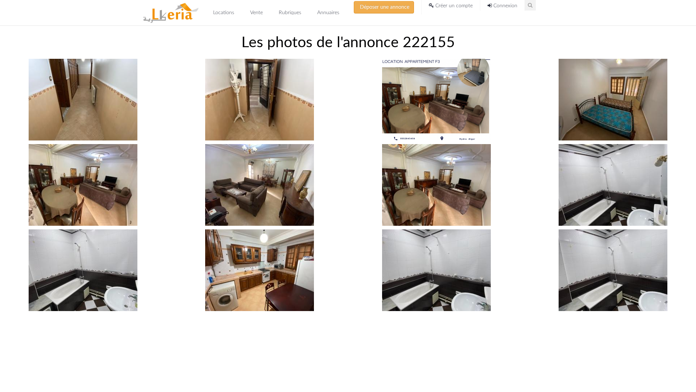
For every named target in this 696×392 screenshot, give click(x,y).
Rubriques (291, 12)
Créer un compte (453, 5)
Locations (224, 12)
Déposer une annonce (384, 7)
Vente (257, 12)
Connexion (504, 5)
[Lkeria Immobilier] (170, 12)
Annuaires (328, 12)
